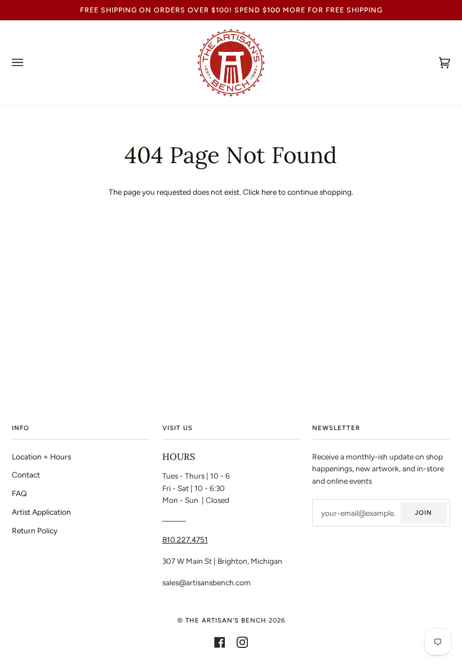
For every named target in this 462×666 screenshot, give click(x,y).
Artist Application (41, 511)
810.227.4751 (185, 539)
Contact (26, 474)
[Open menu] (29, 62)
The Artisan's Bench (225, 620)
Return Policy (34, 530)
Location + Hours (41, 456)
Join (423, 512)
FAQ (19, 493)
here (269, 191)
